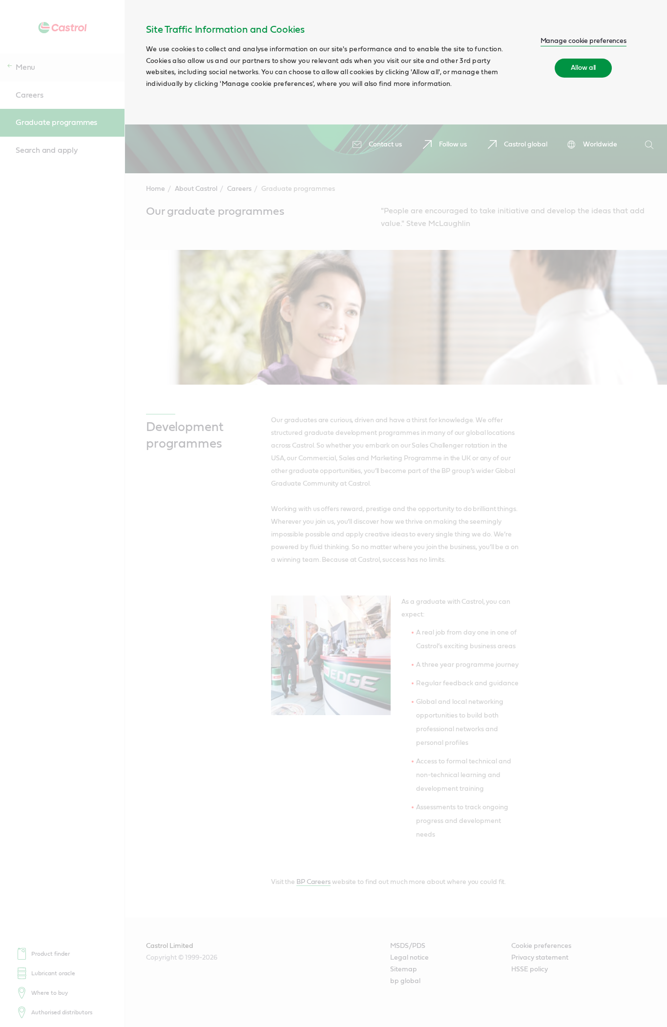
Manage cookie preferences (584, 41)
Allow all (583, 67)
